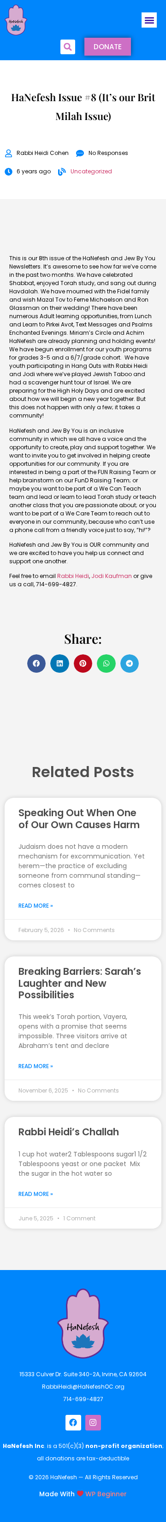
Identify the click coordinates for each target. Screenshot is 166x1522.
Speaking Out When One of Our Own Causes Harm (79, 818)
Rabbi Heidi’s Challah (68, 1132)
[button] (149, 20)
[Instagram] (93, 1422)
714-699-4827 (83, 1399)
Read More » (35, 906)
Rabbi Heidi (73, 576)
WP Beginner (106, 1493)
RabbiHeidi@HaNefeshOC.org (83, 1386)
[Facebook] (73, 1422)
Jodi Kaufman (111, 576)
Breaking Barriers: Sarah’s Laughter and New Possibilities (79, 983)
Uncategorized (91, 171)
